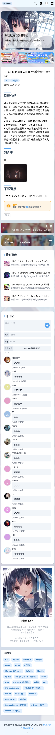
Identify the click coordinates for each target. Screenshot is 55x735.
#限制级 (16, 659)
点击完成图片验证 (32, 348)
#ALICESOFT (10, 699)
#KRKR (7, 665)
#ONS (17, 665)
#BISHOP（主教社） (21, 682)
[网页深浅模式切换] (41, 3)
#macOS (32, 694)
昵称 (6, 334)
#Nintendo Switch (12, 688)
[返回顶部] (50, 724)
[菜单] (52, 3)
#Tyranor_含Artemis (13, 671)
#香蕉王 (8, 676)
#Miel (43, 676)
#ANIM (8, 694)
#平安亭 (23, 699)
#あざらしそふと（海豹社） (26, 676)
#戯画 (36, 682)
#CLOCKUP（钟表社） (33, 688)
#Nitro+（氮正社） (38, 705)
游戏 (7, 215)
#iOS (7, 682)
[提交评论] (47, 325)
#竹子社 (27, 665)
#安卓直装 (27, 659)
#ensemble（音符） (13, 711)
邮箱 (6, 341)
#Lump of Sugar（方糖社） (16, 705)
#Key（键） (20, 694)
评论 (27, 207)
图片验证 (8, 348)
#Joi (44, 682)
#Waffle (29, 671)
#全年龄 (39, 659)
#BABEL (40, 671)
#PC (6, 659)
